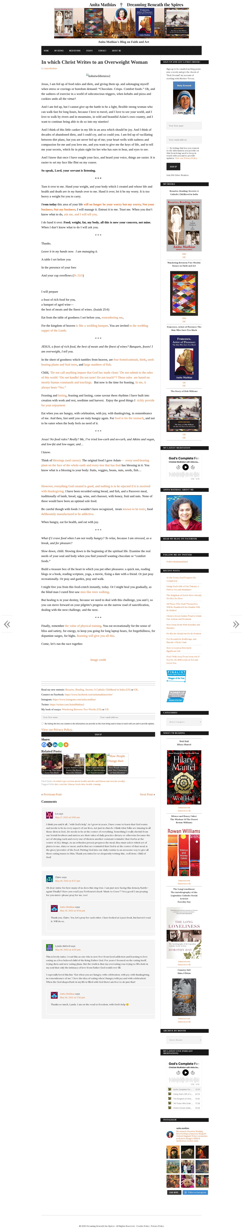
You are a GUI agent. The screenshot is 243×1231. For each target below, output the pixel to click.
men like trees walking (94, 592)
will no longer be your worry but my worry (112, 204)
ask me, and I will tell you (80, 214)
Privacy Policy (157, 1226)
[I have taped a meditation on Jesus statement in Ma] (202, 1166)
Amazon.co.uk (184, 810)
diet (56, 784)
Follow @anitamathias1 (177, 561)
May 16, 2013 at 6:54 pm (72, 910)
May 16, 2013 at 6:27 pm (67, 880)
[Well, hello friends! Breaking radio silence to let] (202, 1152)
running (97, 784)
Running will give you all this (95, 635)
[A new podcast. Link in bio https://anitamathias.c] (202, 1181)
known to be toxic (134, 509)
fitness (71, 784)
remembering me (112, 317)
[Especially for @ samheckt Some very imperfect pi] (187, 1181)
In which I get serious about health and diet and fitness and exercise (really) (89, 781)
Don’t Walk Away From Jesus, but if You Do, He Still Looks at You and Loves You (182, 659)
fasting (62, 395)
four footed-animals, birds (130, 359)
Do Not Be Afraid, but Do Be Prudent (183, 633)
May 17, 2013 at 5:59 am (67, 817)
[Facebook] (44, 744)
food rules (80, 784)
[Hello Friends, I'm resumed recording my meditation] (187, 1152)
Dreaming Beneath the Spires (100, 1226)
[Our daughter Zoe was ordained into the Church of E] (187, 1166)
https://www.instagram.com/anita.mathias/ (74, 699)
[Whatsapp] (60, 744)
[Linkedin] (55, 744)
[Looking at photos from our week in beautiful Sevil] (173, 1152)
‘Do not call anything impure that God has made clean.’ (84, 372)
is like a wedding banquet (92, 325)
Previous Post (53, 794)
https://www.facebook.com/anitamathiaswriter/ (89, 694)
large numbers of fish (97, 364)
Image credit (98, 660)
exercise (63, 784)
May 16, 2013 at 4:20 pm (68, 949)
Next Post (146, 794)
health (89, 784)
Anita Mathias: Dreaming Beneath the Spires (121, 21)
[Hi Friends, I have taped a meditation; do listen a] (173, 1166)
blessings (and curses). (67, 460)
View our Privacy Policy (56, 729)
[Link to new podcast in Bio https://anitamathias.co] (173, 1181)
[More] (66, 744)
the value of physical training (83, 626)
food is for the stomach (129, 418)
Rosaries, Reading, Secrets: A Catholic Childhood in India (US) (97, 689)
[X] (49, 744)
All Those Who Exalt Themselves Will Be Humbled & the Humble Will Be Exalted (183, 607)
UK (136, 689)
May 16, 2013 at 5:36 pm (72, 997)
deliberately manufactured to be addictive (67, 514)
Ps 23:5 (78, 275)
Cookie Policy (142, 1226)
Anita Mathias (67, 907)
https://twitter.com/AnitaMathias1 (67, 704)
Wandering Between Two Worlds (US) (82, 709)
